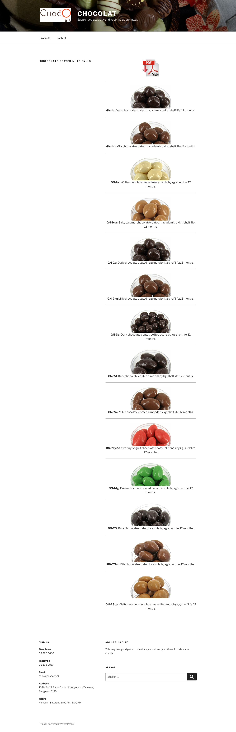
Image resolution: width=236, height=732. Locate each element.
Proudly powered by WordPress (56, 723)
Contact (61, 37)
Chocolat (97, 13)
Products (45, 37)
